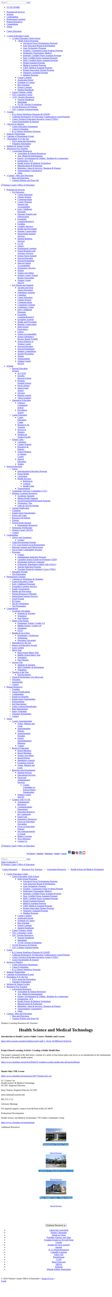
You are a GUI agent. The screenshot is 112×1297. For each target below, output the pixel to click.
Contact (64, 854)
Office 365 (58, 1254)
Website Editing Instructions (59, 1269)
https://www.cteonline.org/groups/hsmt (17, 1122)
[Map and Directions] (56, 1142)
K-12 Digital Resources (59, 1250)
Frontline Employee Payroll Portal (58, 1240)
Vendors (57, 854)
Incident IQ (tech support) (59, 1245)
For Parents (31, 854)
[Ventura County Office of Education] (18, 185)
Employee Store (59, 1235)
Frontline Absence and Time (59, 1237)
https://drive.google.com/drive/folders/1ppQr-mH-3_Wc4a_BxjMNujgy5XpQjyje (36, 1041)
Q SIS (58, 1259)
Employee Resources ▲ (56, 1225)
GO (28, 2)
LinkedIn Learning (59, 1252)
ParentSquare (58, 1257)
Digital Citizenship (59, 1232)
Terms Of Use (47, 1278)
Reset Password (59, 1262)
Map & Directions (56, 1153)
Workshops (49, 854)
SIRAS (59, 1264)
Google (59, 1242)
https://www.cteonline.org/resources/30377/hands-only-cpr (26, 1076)
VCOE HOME (13, 7)
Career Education (14, 31)
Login (3, 1281)
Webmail (59, 1267)
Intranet (58, 1247)
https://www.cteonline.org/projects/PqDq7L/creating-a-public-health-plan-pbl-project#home (40, 1062)
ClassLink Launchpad (58, 1230)
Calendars (39, 854)
